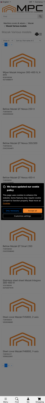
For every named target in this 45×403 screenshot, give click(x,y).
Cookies (6, 203)
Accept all (32, 211)
